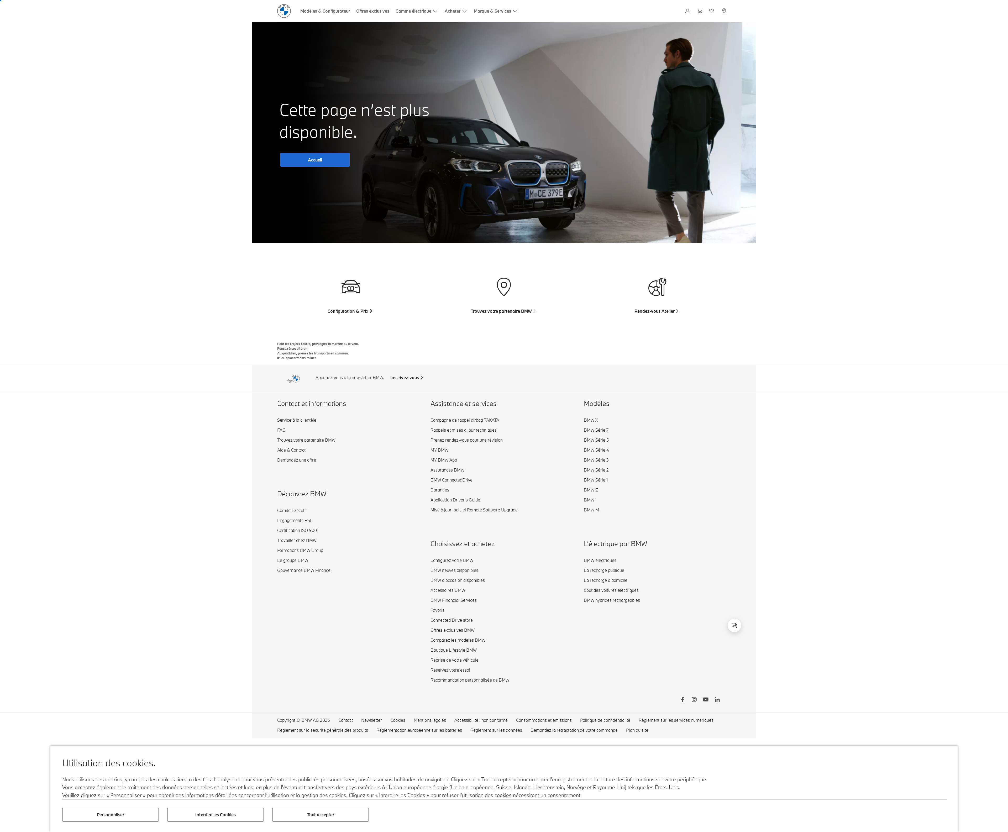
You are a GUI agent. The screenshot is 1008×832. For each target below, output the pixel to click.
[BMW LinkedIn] (717, 700)
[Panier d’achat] (700, 11)
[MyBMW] (687, 11)
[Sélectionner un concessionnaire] (724, 11)
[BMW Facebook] (682, 700)
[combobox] (734, 625)
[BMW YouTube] (705, 700)
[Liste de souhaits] (712, 11)
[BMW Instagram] (694, 700)
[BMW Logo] (284, 11)
